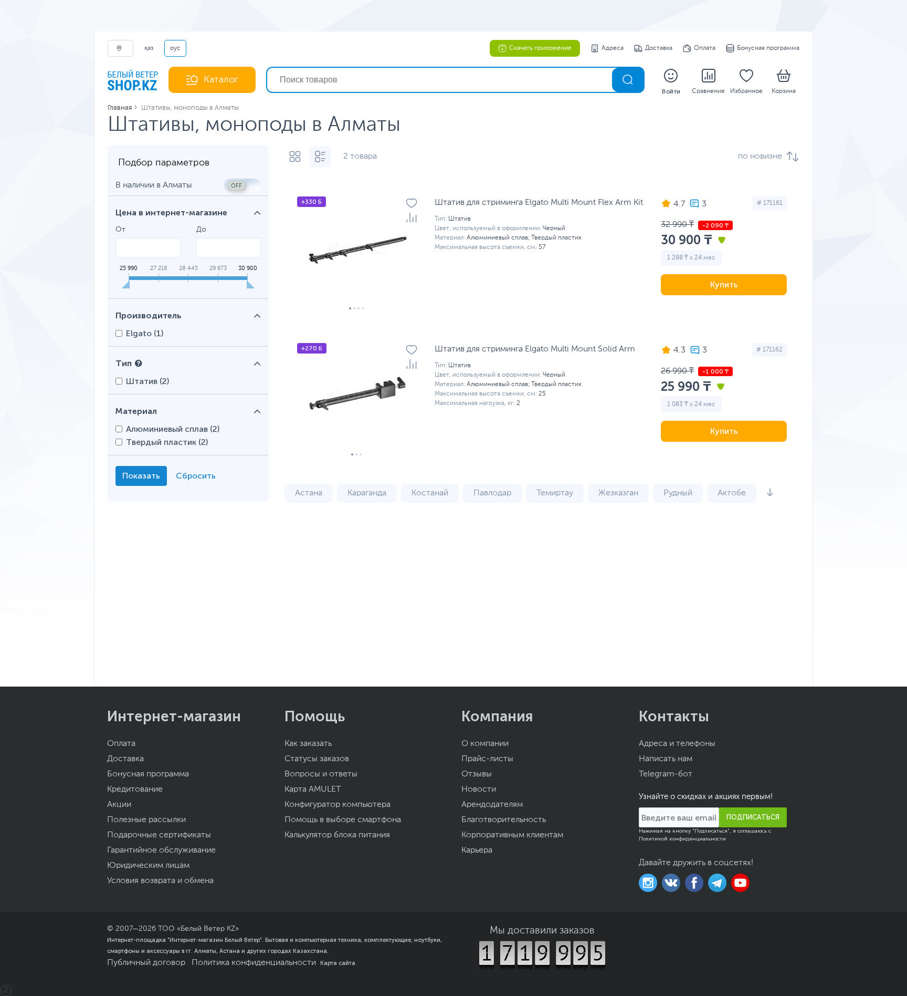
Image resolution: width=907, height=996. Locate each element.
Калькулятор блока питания (337, 835)
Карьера (476, 850)
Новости (478, 789)
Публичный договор (146, 963)
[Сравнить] (411, 217)
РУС (175, 48)
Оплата (704, 48)
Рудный (677, 493)
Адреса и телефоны (677, 744)
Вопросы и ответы (320, 774)
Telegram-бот (665, 774)
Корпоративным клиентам (512, 835)
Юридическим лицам (148, 866)
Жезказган (618, 493)
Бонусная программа (768, 48)
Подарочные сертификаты (159, 835)
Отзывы (476, 774)
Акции (119, 805)
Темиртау (554, 493)
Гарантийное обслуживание (161, 850)
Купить (724, 284)
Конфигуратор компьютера (337, 805)
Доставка (658, 48)
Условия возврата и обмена (160, 881)
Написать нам (665, 759)
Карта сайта (337, 963)
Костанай (430, 493)
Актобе (732, 493)
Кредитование (135, 789)
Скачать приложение (540, 48)
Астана (308, 493)
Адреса (613, 48)
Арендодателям (492, 805)
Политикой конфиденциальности (682, 839)
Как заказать (308, 744)
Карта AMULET (312, 789)
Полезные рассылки (146, 820)
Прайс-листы (487, 759)
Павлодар (492, 493)
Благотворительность (503, 820)
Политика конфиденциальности (254, 963)
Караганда (366, 493)
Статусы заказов (316, 759)
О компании (485, 744)
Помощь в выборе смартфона (342, 820)
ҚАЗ (148, 48)
